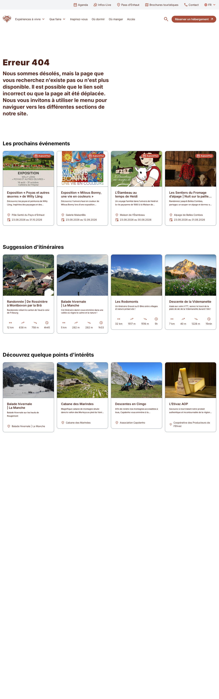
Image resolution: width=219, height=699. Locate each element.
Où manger (116, 19)
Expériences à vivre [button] (28, 19)
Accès (131, 19)
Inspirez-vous (79, 19)
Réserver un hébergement (192, 19)
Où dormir (98, 19)
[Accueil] (7, 19)
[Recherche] (166, 19)
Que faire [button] (55, 19)
